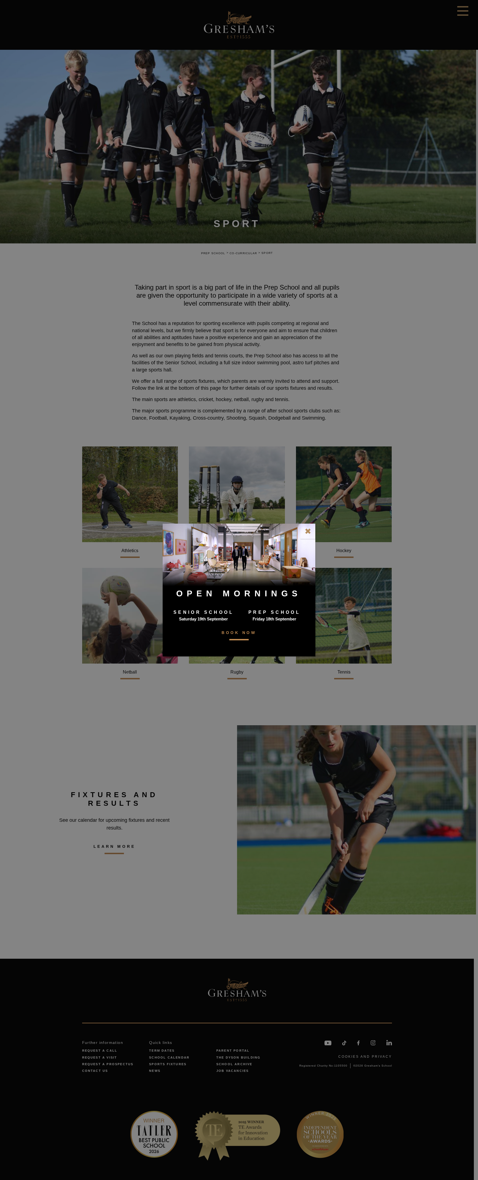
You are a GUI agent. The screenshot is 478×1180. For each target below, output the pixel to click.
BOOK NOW (239, 632)
